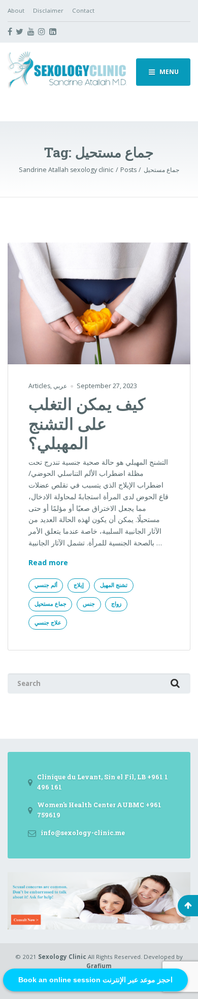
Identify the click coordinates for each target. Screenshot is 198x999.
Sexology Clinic (62, 956)
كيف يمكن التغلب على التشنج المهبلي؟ (86, 423)
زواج (116, 603)
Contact (83, 10)
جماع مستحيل (51, 603)
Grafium (99, 966)
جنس (89, 603)
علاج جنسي (48, 622)
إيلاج (79, 585)
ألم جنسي (46, 585)
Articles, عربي (47, 386)
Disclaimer (48, 10)
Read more (48, 563)
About (16, 10)
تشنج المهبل (113, 585)
